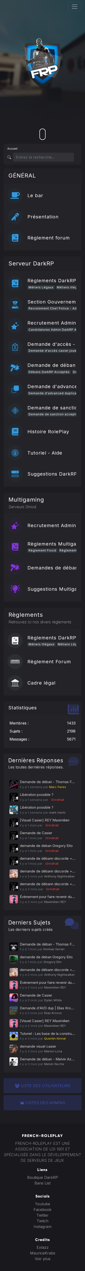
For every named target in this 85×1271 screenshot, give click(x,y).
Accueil (12, 148)
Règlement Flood (42, 550)
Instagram (42, 1226)
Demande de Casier (36, 833)
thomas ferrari (53, 949)
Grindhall (56, 800)
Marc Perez (57, 787)
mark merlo (57, 812)
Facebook (42, 1209)
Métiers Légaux (41, 287)
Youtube (42, 1204)
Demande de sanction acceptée (54, 414)
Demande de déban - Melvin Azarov (49, 1059)
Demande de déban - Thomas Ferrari (50, 782)
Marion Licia (53, 1051)
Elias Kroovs (53, 1013)
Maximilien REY (55, 902)
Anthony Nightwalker (59, 876)
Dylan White (53, 1000)
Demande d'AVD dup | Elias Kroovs (48, 1008)
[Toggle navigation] (74, 6)
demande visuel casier (38, 1046)
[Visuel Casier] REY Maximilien (44, 820)
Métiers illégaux (70, 287)
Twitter (42, 1215)
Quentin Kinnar (55, 1038)
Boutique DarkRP (42, 1177)
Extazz (43, 1247)
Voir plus (43, 1258)
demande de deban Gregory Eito (46, 845)
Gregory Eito (52, 962)
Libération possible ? (36, 794)
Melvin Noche (54, 1064)
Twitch (42, 1221)
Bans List (42, 1183)
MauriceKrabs (42, 1253)
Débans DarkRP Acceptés (49, 372)
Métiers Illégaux (42, 644)
